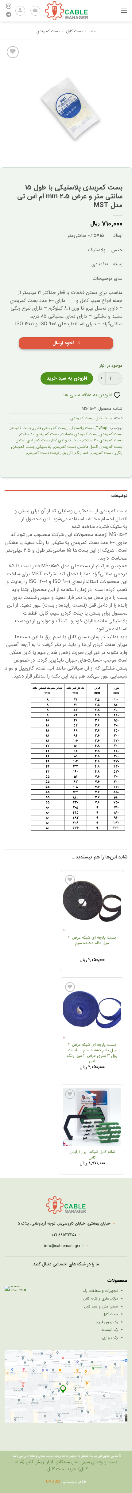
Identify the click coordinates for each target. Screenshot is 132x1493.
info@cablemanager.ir (64, 1246)
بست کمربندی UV (66, 440)
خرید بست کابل (61, 1469)
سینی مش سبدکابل (73, 1462)
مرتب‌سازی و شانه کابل (100, 1298)
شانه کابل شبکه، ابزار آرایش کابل (92, 1154)
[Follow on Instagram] (8, 6)
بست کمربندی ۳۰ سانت (102, 440)
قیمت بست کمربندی (42, 453)
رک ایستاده (109, 1330)
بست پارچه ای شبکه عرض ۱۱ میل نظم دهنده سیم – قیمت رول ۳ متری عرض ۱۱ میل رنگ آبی (92, 1053)
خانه (92, 31)
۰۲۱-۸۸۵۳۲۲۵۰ (64, 1235)
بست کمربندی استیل (33, 440)
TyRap (101, 428)
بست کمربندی (48, 31)
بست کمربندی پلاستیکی (56, 447)
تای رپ (67, 453)
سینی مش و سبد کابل (101, 1306)
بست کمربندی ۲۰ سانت (39, 434)
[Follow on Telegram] (8, 15)
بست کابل (74, 31)
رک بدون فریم (107, 1322)
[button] (123, 10)
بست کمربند (21, 428)
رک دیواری (110, 1337)
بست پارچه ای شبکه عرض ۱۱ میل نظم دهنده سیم (92, 940)
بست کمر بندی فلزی (49, 428)
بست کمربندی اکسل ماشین (100, 447)
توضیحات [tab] (119, 496)
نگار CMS (53, 1481)
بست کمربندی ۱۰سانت (79, 434)
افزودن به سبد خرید (67, 378)
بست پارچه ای (104, 1462)
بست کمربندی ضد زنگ (94, 453)
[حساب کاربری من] (20, 11)
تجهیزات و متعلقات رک (100, 1291)
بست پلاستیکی (81, 428)
